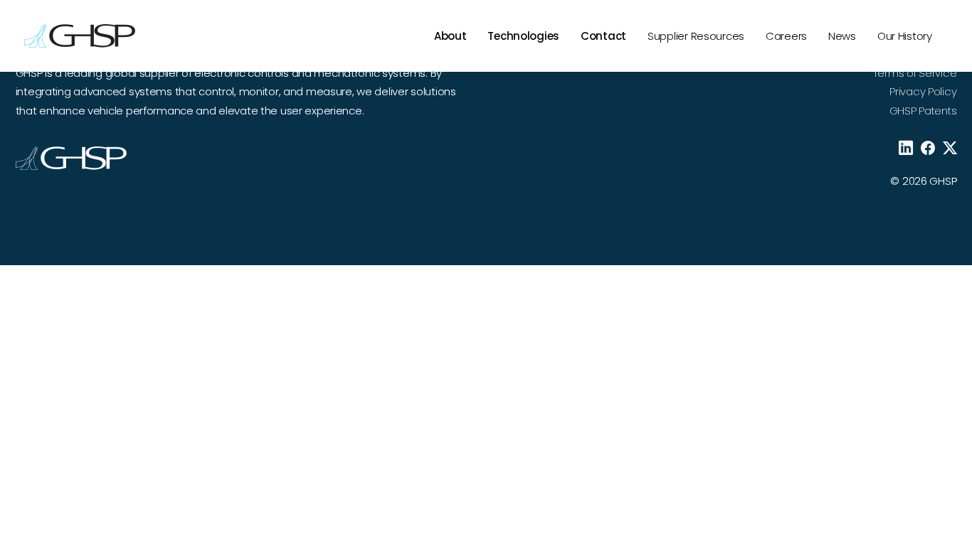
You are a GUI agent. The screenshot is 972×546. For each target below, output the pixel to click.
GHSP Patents (923, 110)
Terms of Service (914, 72)
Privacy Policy (922, 91)
